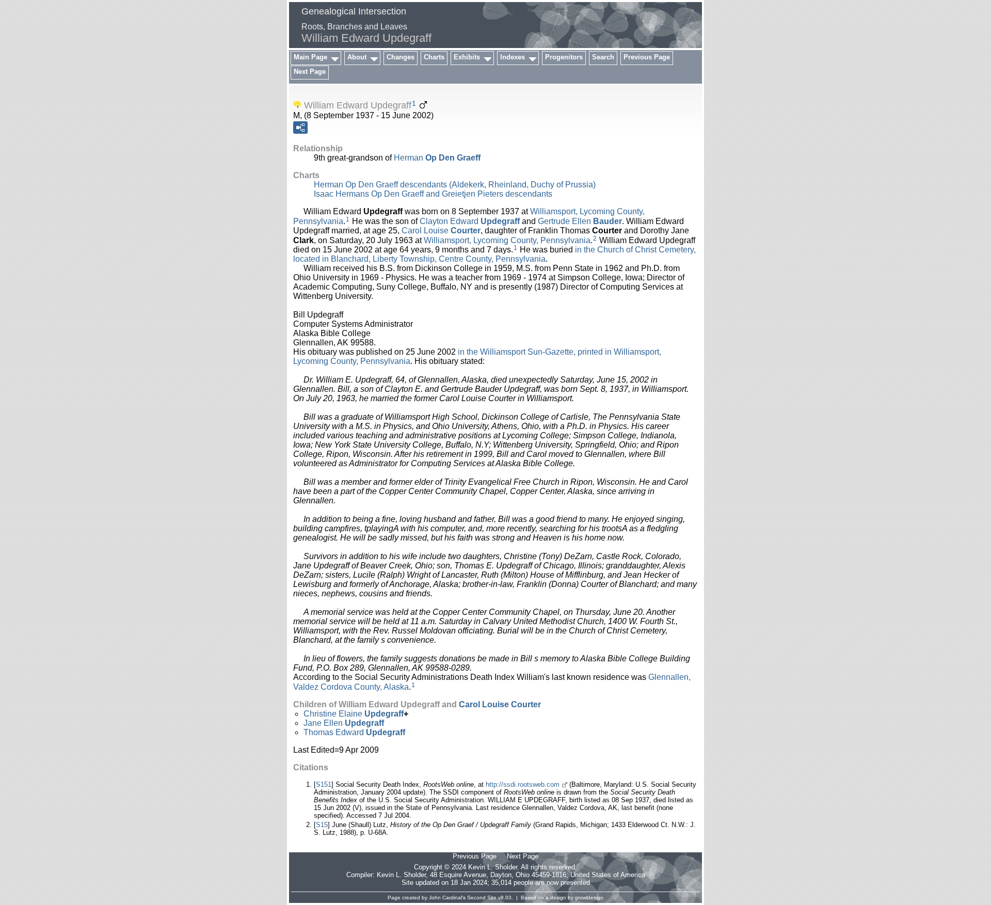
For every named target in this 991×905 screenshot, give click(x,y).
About (356, 57)
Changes (400, 57)
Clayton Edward (470, 221)
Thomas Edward (354, 732)
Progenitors (564, 57)
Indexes (512, 57)
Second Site (482, 897)
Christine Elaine (353, 713)
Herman (437, 157)
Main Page (310, 57)
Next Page (310, 71)
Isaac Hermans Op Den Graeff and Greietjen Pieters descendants (433, 193)
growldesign (589, 897)
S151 (323, 784)
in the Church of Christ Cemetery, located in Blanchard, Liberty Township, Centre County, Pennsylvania (494, 254)
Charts (434, 57)
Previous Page (647, 57)
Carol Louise (441, 230)
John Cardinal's (447, 897)
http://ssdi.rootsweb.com (523, 784)
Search (603, 57)
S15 (322, 825)
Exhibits (467, 57)
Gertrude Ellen (580, 221)
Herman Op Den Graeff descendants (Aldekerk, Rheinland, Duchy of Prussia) (455, 184)
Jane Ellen (343, 723)
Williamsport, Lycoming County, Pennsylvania (507, 239)
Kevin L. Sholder (401, 875)
